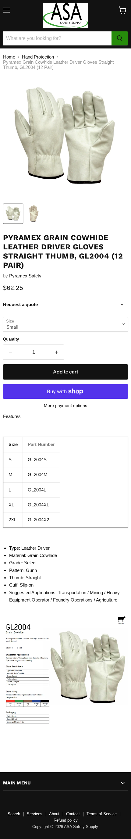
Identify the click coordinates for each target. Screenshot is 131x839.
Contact (73, 814)
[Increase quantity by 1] (56, 352)
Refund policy (66, 820)
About (54, 814)
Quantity (11, 339)
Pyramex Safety (25, 275)
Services (34, 814)
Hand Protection (38, 56)
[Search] (120, 38)
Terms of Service (102, 814)
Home (9, 56)
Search (14, 814)
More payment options (65, 405)
